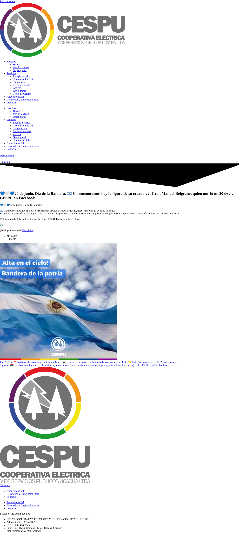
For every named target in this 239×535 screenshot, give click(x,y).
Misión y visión (21, 67)
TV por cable (20, 82)
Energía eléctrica (21, 76)
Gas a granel (19, 90)
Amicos (17, 88)
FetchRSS (27, 230)
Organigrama (20, 70)
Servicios (11, 73)
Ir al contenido (7, 1)
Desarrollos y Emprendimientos (23, 99)
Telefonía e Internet (23, 79)
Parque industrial (15, 96)
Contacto (11, 102)
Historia (17, 64)
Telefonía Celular (22, 93)
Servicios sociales (22, 85)
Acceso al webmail (7, 155)
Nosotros (11, 61)
